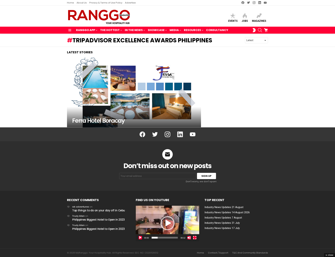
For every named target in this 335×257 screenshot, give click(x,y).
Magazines (259, 21)
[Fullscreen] (194, 237)
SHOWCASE (156, 30)
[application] (167, 223)
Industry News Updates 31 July (222, 222)
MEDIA (174, 30)
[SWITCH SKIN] (254, 30)
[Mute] (189, 237)
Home (70, 2)
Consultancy (217, 30)
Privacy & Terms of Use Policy (105, 2)
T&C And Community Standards (250, 252)
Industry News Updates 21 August (223, 207)
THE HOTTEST (110, 30)
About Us (82, 2)
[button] (167, 223)
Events (233, 21)
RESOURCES (192, 30)
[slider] (165, 238)
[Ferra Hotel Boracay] (134, 92)
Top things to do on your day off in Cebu (98, 210)
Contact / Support (218, 252)
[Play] (140, 237)
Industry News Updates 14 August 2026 (227, 212)
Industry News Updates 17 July (222, 228)
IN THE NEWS (134, 30)
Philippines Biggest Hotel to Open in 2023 (98, 219)
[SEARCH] (260, 30)
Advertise (130, 2)
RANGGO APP (85, 30)
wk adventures (80, 206)
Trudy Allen (78, 216)
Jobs (245, 21)
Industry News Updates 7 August (223, 217)
